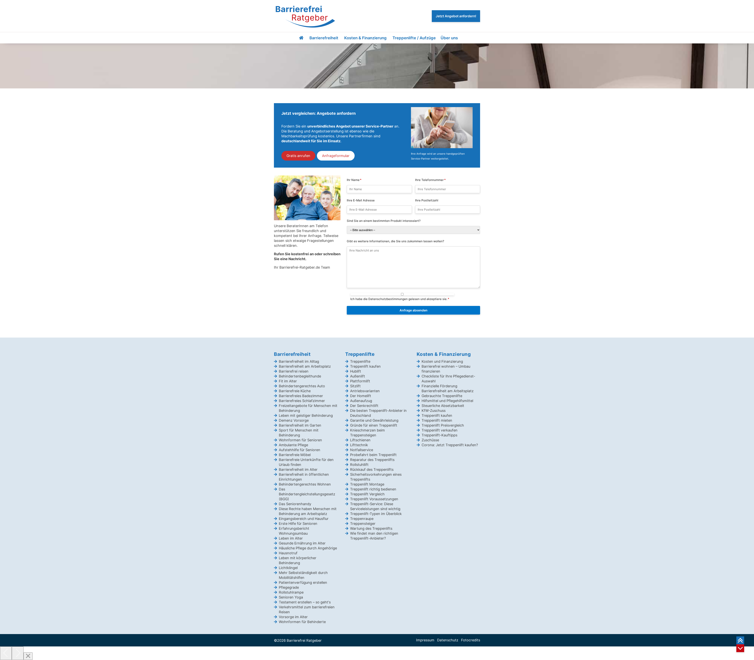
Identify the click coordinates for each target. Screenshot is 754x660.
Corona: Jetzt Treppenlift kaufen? (450, 445)
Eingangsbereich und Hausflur (304, 519)
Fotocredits (470, 640)
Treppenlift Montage (367, 484)
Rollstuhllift (359, 465)
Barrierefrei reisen (293, 371)
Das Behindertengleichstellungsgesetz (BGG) (307, 494)
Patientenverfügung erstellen (303, 582)
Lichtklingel (288, 568)
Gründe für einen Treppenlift (373, 425)
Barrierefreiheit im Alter (298, 469)
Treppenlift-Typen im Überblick (376, 514)
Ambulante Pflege (293, 445)
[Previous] (6, 653)
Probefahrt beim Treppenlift (373, 455)
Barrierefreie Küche (295, 391)
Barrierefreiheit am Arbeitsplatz (305, 366)
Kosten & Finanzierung (365, 38)
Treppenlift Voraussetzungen (374, 499)
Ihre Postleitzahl (426, 200)
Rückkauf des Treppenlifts (371, 469)
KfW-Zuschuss (434, 410)
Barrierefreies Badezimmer (301, 396)
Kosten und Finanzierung (442, 361)
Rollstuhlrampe (291, 592)
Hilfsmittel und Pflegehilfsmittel (447, 401)
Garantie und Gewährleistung (374, 420)
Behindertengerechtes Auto (302, 386)
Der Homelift (360, 396)
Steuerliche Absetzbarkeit (443, 406)
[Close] (28, 656)
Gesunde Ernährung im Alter (302, 543)
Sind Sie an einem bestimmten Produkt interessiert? (384, 220)
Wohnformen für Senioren (300, 440)
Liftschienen (360, 440)
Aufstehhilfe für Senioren (299, 450)
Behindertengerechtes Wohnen (305, 484)
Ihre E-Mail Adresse (361, 200)
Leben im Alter (291, 538)
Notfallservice (361, 450)
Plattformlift (360, 381)
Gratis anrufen (298, 156)
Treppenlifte (360, 361)
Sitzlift (355, 386)
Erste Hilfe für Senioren (298, 523)
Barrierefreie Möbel (295, 455)
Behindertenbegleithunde (300, 376)
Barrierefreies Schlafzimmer (302, 401)
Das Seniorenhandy (295, 504)
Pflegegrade (289, 587)
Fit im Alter (288, 381)
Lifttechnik (359, 445)
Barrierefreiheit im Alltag (299, 361)
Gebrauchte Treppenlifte (442, 396)
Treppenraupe (361, 519)
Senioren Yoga (291, 597)
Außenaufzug (361, 401)
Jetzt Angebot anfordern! (456, 16)
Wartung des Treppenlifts (371, 528)
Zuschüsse (430, 440)
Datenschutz (447, 640)
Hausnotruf (288, 553)
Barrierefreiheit (323, 38)
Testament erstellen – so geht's (305, 602)
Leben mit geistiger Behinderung (306, 415)
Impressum (425, 640)
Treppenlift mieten (437, 420)
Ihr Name (354, 179)
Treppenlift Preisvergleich (443, 425)
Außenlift (357, 376)
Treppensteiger (362, 523)
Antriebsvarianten (365, 391)
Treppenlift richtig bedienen (373, 489)
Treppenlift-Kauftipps (439, 435)
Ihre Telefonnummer (430, 179)
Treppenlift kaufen (365, 366)
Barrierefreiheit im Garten (300, 425)
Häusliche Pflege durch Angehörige (308, 548)
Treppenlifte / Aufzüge (414, 38)
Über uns (449, 38)
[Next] (18, 653)
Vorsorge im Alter (293, 617)
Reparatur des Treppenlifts (372, 460)
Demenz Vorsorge (294, 420)
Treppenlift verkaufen (440, 430)
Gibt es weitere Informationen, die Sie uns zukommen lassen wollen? (395, 241)
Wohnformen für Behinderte (302, 622)
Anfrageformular (336, 156)
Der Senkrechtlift (364, 406)
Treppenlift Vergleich (367, 494)
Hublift (355, 371)
